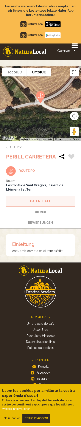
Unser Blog (40, 329)
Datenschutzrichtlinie (40, 341)
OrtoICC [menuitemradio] (39, 72)
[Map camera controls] (74, 116)
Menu (74, 45)
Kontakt (43, 366)
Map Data (47, 139)
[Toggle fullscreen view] (74, 72)
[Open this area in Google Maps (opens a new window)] (8, 138)
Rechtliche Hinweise (40, 335)
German (63, 51)
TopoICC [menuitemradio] (14, 72)
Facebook (43, 372)
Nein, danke (12, 418)
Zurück (15, 147)
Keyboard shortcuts (30, 139)
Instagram (43, 378)
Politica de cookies (40, 347)
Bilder (40, 212)
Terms (76, 139)
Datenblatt (40, 201)
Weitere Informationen (16, 408)
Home (24, 52)
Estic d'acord (36, 418)
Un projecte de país (40, 323)
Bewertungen (40, 222)
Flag (71, 157)
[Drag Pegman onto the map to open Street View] (74, 131)
